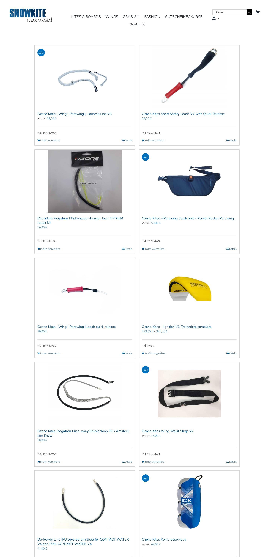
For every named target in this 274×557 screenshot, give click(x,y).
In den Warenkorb (50, 140)
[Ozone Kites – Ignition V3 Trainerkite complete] (189, 289)
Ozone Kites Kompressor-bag (164, 539)
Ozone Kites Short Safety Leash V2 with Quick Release (183, 114)
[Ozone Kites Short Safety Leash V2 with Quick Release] (189, 76)
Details (128, 140)
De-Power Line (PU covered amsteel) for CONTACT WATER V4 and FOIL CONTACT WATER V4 (83, 541)
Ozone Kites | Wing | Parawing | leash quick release (76, 326)
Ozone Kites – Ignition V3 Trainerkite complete (177, 326)
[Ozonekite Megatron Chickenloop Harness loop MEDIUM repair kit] (85, 181)
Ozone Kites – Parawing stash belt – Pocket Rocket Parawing (188, 218)
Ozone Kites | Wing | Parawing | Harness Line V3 (74, 114)
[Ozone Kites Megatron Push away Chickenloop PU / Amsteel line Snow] (85, 393)
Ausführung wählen (155, 353)
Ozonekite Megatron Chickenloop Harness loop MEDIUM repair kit (80, 220)
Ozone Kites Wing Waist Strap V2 (167, 431)
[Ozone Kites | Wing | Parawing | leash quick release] (85, 289)
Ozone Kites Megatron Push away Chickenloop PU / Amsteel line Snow (83, 433)
